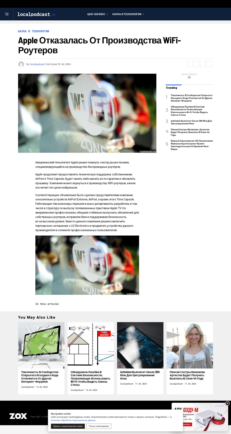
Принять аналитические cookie (67, 426)
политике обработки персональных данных (73, 420)
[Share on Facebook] (190, 64)
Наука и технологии (126, 14)
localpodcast (37, 64)
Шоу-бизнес (96, 14)
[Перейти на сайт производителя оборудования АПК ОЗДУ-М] (200, 417)
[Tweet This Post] (196, 64)
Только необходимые (99, 426)
